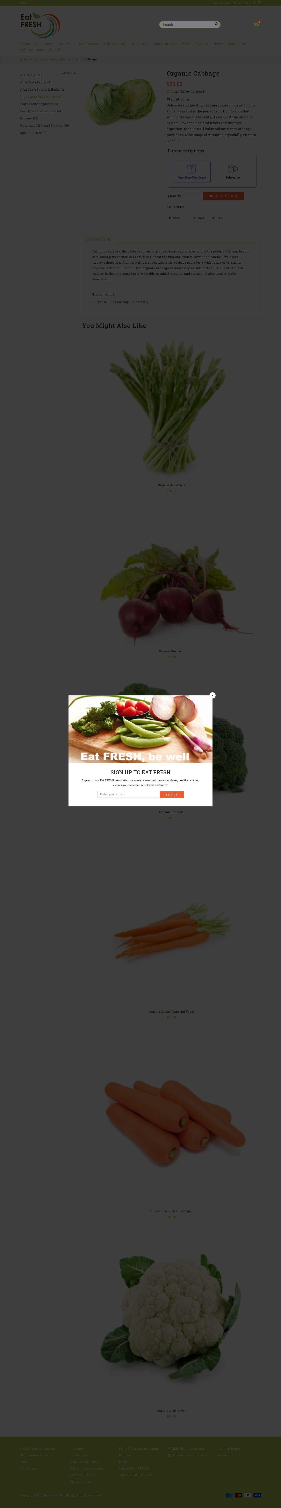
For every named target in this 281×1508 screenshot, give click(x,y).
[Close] (212, 695)
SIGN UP (172, 794)
